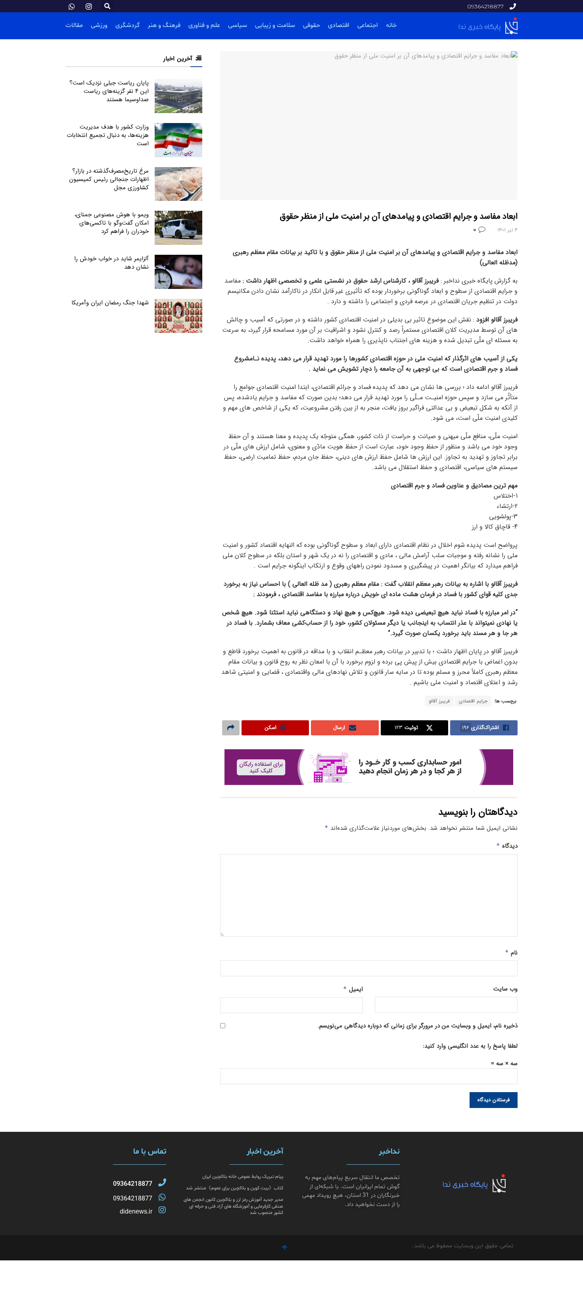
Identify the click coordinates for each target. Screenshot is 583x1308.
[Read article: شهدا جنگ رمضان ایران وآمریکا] (178, 316)
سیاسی (237, 25)
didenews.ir (136, 1211)
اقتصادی (338, 25)
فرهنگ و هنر (164, 25)
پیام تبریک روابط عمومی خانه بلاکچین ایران (242, 1176)
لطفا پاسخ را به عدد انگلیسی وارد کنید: (470, 1046)
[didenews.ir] (162, 1210)
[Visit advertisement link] (369, 767)
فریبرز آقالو (439, 701)
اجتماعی (367, 25)
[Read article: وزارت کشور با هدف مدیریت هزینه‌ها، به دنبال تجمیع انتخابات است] (178, 140)
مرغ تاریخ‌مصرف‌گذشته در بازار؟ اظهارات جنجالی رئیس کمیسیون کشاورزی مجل (109, 179)
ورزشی (99, 25)
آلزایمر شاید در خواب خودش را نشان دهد (111, 263)
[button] (107, 6)
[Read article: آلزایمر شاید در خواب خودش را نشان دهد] (178, 272)
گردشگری (127, 25)
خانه (391, 25)
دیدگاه (507, 846)
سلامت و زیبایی (275, 25)
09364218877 (132, 1184)
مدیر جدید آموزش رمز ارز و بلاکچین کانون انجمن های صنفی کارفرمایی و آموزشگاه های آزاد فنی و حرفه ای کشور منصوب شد (233, 1206)
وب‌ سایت (505, 989)
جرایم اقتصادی (473, 701)
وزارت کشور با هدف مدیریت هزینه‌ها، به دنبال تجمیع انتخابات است (108, 135)
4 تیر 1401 (507, 230)
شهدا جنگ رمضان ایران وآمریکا (110, 303)
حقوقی (311, 25)
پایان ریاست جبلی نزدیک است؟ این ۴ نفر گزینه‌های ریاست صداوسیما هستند (109, 91)
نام (511, 953)
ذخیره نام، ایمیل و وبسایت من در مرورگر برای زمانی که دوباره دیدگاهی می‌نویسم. (418, 1026)
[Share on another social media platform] (231, 727)
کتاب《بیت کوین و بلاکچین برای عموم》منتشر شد (234, 1188)
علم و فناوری (204, 25)
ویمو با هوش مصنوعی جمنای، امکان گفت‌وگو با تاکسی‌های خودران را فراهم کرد (112, 223)
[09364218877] (162, 1183)
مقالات (74, 25)
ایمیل (353, 989)
